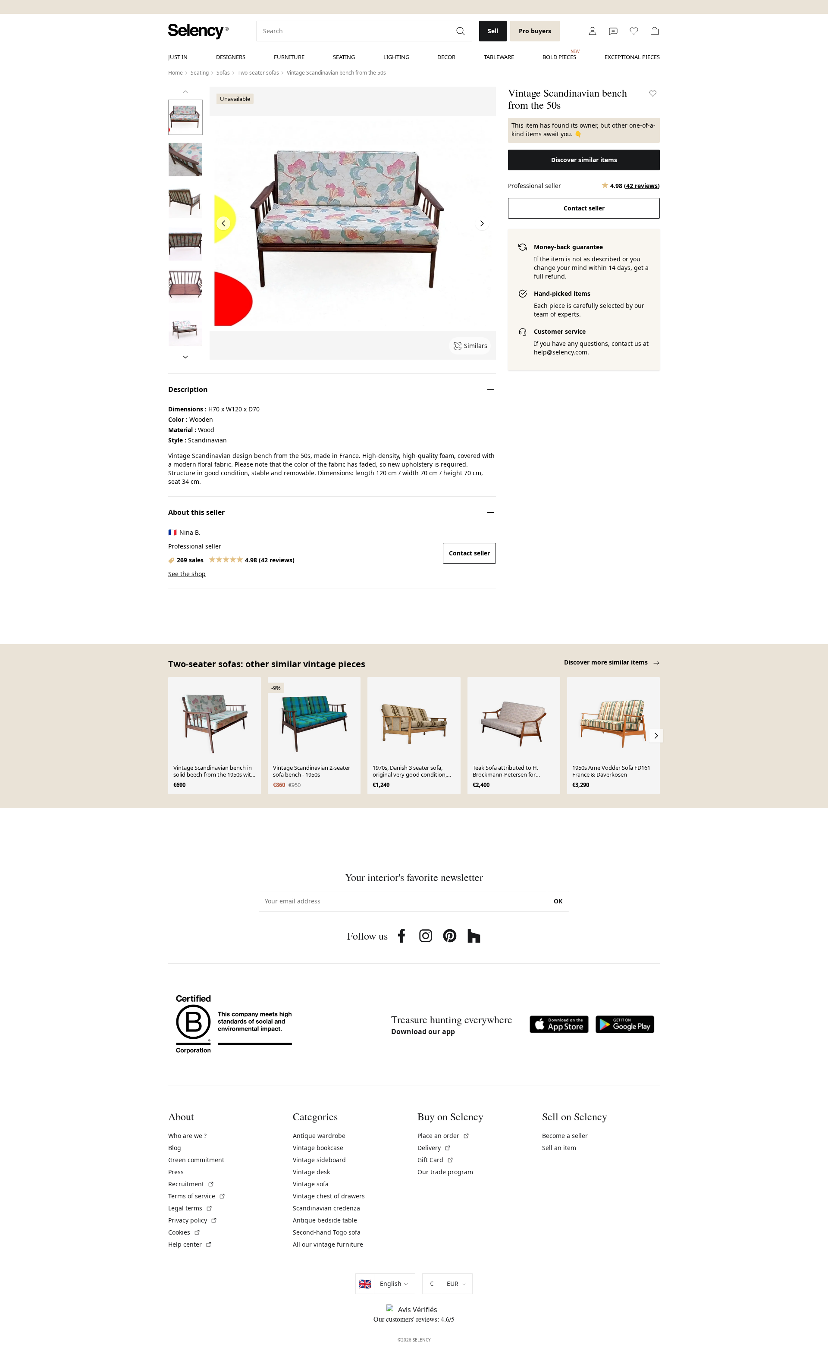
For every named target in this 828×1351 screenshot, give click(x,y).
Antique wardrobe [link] (319, 1136)
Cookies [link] (184, 1232)
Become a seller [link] (565, 1136)
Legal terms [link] (190, 1208)
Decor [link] (446, 57)
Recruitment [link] (191, 1184)
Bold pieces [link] (559, 55)
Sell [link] (493, 31)
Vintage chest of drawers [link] (329, 1196)
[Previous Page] (223, 223)
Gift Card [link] (435, 1160)
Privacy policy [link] (192, 1220)
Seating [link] (344, 57)
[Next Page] (482, 223)
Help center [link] (190, 1244)
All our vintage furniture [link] (328, 1244)
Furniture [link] (289, 57)
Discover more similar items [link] (606, 662)
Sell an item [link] (559, 1148)
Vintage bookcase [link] (318, 1148)
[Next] (185, 357)
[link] (198, 32)
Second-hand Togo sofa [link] (327, 1232)
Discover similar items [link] (584, 160)
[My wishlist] (634, 31)
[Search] (461, 31)
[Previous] (185, 92)
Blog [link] (174, 1148)
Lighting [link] (396, 57)
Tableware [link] (499, 57)
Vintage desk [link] (311, 1172)
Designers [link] (230, 57)
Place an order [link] (443, 1136)
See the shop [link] (187, 574)
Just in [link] (178, 57)
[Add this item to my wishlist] (653, 94)
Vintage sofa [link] (311, 1184)
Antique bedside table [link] (325, 1220)
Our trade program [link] (445, 1172)
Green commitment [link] (196, 1160)
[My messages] (613, 31)
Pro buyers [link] (535, 31)
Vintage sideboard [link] (319, 1160)
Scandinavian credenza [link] (326, 1208)
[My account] (592, 31)
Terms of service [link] (197, 1196)
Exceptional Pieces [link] (632, 57)
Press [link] (176, 1172)
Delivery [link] (434, 1148)
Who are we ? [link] (187, 1136)
